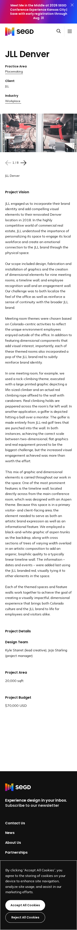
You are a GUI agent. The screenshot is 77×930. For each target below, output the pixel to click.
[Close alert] (72, 12)
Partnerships (16, 852)
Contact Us (15, 822)
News (10, 832)
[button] (60, 31)
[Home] (20, 31)
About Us (13, 842)
